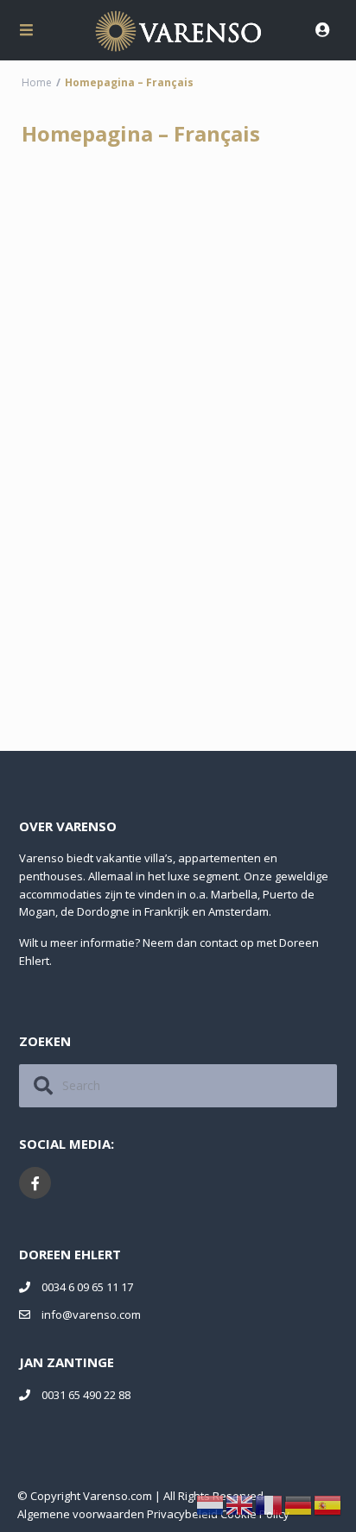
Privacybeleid (182, 1514)
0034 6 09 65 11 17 (87, 1287)
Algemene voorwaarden (80, 1514)
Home (37, 82)
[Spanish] (328, 1504)
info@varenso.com (91, 1314)
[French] (269, 1504)
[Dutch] (211, 1504)
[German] (299, 1504)
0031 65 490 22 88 (85, 1395)
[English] (240, 1504)
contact (219, 942)
